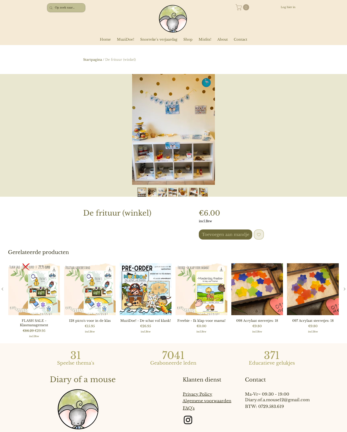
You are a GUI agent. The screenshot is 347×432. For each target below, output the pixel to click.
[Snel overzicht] (34, 289)
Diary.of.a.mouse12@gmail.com (277, 399)
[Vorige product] (2, 289)
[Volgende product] (344, 289)
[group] (173, 300)
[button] (243, 7)
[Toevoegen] (259, 234)
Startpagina (92, 60)
